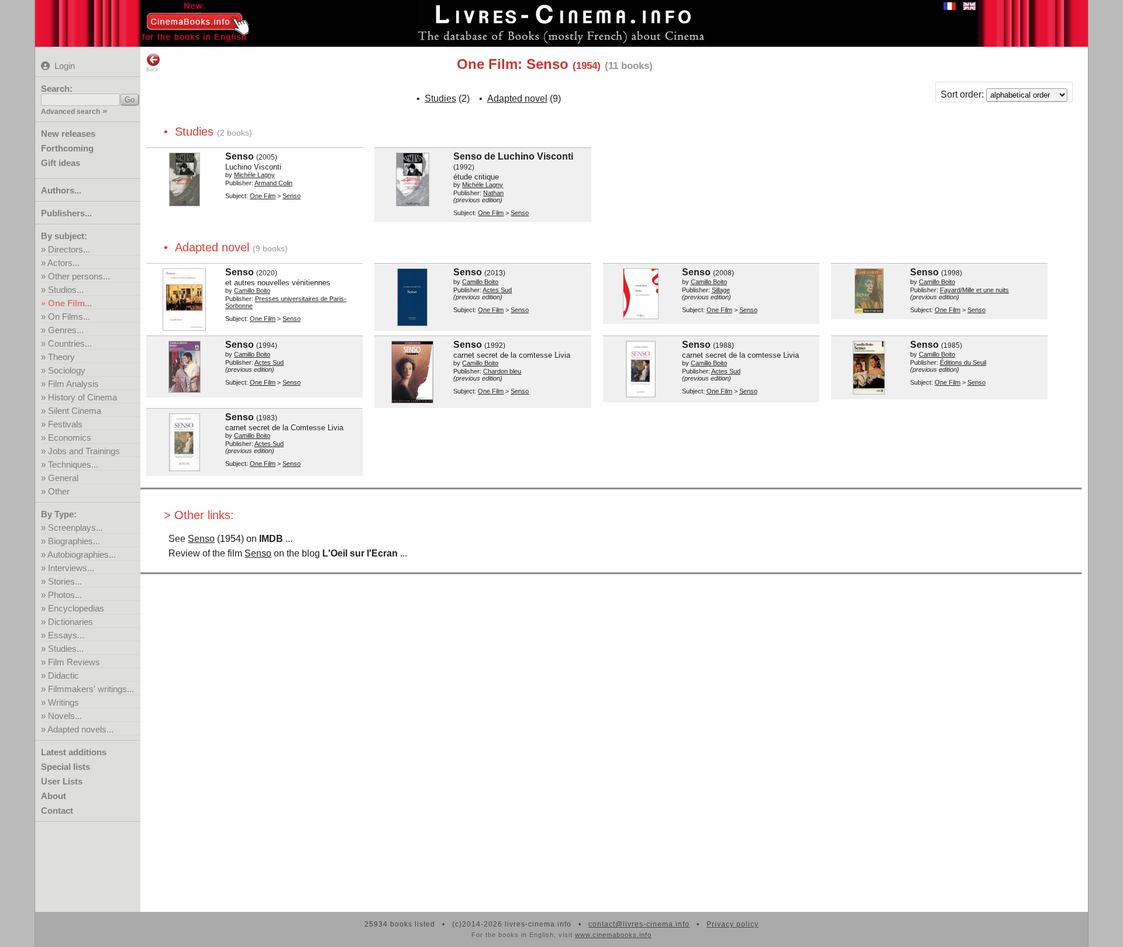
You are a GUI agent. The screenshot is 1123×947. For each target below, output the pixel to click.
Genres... (66, 330)
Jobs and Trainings (84, 451)
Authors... (61, 190)
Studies (440, 98)
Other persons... (79, 276)
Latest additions (73, 752)
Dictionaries (70, 622)
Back (152, 69)
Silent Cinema (74, 411)
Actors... (63, 263)
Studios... (66, 290)
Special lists (65, 767)
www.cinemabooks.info (613, 934)
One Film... (70, 303)
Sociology (66, 370)
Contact (57, 810)
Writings (63, 702)
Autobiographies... (81, 554)
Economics (69, 438)
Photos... (65, 595)
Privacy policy (733, 924)
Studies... (66, 649)
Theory (61, 357)
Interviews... (71, 568)
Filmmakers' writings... (91, 689)
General (63, 478)
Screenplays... (75, 528)
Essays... (66, 635)
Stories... (65, 581)
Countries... (70, 343)
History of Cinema (82, 397)
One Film (262, 195)
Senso (201, 539)
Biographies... (74, 541)
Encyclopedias (76, 608)
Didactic (63, 675)
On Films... (69, 317)
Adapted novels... (80, 729)
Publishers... (66, 213)
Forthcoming (67, 148)
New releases (68, 134)
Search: (57, 89)
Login (64, 66)
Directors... (69, 249)
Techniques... (73, 464)
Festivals (65, 424)
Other (59, 491)
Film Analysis (73, 384)
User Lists (61, 781)
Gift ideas (60, 163)
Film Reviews (74, 662)
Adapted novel (517, 98)
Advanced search (70, 112)
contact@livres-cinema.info (639, 924)
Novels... (65, 716)
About (53, 796)
